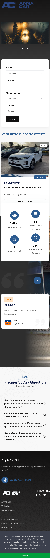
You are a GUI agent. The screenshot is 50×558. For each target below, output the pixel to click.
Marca (9, 67)
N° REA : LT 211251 (8, 527)
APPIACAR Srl (6, 502)
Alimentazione (13, 93)
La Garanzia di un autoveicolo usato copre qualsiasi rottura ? (21, 415)
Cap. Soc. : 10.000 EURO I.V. (12, 523)
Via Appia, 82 (6, 506)
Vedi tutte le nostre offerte (23, 134)
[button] (22, 48)
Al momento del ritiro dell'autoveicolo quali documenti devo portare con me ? (23, 425)
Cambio (10, 105)
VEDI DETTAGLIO (25, 201)
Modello (10, 80)
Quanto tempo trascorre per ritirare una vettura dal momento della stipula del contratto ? (23, 436)
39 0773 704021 (20, 480)
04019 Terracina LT (9, 510)
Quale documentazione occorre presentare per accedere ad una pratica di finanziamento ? (23, 403)
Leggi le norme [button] (29, 548)
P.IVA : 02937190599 (9, 519)
